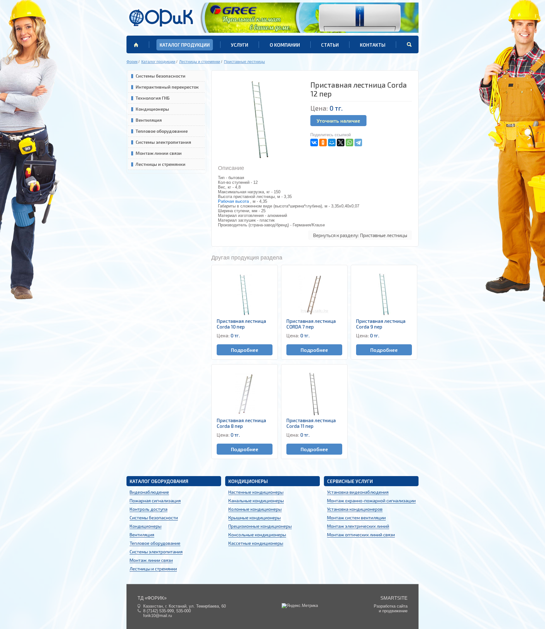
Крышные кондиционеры (254, 517)
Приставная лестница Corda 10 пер (241, 323)
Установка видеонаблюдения (358, 492)
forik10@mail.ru (157, 615)
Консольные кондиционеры (257, 534)
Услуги (239, 45)
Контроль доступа (148, 509)
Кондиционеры (152, 109)
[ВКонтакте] (314, 142)
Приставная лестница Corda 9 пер (381, 323)
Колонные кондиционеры (255, 509)
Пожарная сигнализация (155, 500)
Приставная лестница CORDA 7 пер (311, 323)
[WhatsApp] (349, 142)
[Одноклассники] (323, 142)
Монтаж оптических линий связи (361, 534)
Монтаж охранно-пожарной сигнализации (371, 500)
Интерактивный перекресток (167, 87)
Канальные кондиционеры (256, 500)
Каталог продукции (185, 45)
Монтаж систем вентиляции (356, 517)
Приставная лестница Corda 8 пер (241, 423)
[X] (340, 142)
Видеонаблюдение (149, 492)
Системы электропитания (163, 142)
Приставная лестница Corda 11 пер (311, 423)
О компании (285, 45)
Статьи (330, 45)
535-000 (183, 611)
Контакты (372, 45)
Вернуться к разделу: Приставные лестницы (360, 235)
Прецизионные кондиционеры (260, 526)
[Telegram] (358, 142)
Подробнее (244, 350)
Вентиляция (149, 120)
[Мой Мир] (332, 142)
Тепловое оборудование (162, 131)
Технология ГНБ (153, 98)
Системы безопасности (160, 76)
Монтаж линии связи (159, 153)
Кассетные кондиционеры (255, 543)
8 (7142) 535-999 (158, 611)
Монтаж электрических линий (358, 526)
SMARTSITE (393, 598)
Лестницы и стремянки (160, 164)
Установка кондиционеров (355, 509)
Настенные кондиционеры (256, 492)
